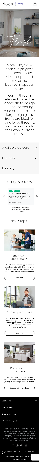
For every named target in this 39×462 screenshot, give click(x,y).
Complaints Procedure (19, 459)
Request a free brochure (19, 388)
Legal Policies (28, 457)
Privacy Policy (19, 457)
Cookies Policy (10, 457)
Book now (19, 278)
